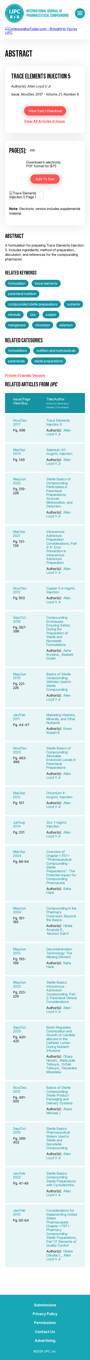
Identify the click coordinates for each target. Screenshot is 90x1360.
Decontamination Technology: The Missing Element (59, 953)
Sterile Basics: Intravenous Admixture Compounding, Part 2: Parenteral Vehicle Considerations (61, 992)
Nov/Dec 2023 (20, 750)
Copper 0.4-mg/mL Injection (60, 590)
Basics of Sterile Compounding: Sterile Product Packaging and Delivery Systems (59, 1095)
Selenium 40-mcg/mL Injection (59, 452)
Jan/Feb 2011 (19, 717)
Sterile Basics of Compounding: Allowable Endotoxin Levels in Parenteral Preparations (61, 758)
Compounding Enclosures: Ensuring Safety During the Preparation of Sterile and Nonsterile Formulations (58, 631)
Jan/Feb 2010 (19, 1212)
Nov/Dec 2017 (20, 422)
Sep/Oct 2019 (19, 1130)
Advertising (45, 1340)
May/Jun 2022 (19, 481)
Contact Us (45, 1331)
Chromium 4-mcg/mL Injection (59, 795)
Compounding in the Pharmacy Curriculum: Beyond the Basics (61, 914)
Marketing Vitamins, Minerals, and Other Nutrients (61, 719)
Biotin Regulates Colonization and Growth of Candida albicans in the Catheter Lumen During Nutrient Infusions (60, 1039)
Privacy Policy (45, 1314)
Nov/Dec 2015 (20, 1089)
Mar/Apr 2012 (19, 795)
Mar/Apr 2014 (19, 452)
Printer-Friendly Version (25, 375)
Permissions (45, 1322)
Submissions (45, 1305)
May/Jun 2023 (19, 984)
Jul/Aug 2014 (19, 824)
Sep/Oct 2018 (19, 619)
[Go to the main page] (37, 13)
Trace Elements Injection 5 (58, 422)
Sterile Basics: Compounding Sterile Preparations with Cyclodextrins (61, 1179)
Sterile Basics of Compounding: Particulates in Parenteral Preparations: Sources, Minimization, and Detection (59, 492)
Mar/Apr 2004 (19, 854)
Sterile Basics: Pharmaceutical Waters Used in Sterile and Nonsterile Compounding (58, 1138)
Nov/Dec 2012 (20, 590)
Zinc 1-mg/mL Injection (56, 824)
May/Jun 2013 (19, 951)
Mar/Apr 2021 (19, 534)
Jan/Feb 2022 (19, 1175)
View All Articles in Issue (44, 121)
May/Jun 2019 (19, 676)
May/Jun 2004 (19, 910)
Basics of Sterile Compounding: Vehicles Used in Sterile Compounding (58, 682)
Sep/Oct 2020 (19, 1029)
